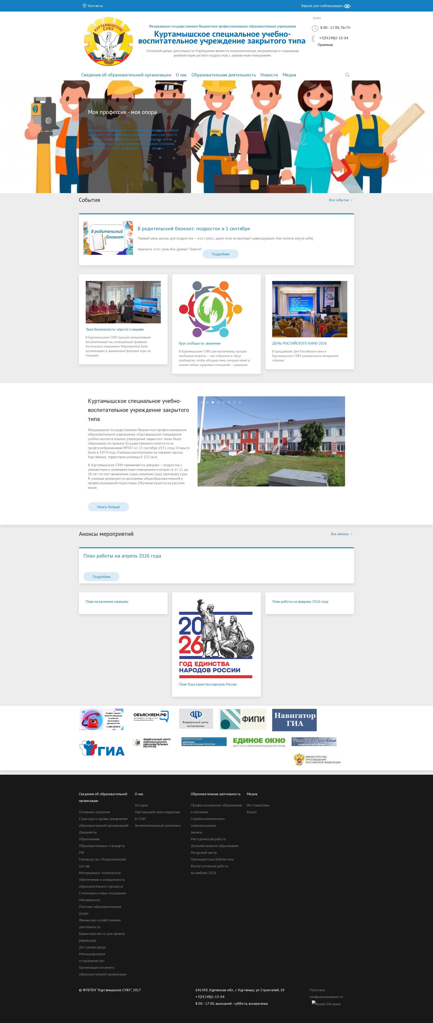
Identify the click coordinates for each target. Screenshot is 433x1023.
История (141, 805)
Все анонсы (340, 534)
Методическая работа (208, 839)
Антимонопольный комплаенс (158, 825)
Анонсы (196, 832)
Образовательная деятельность (223, 75)
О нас (181, 75)
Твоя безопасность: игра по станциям (115, 329)
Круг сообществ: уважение (200, 343)
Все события (339, 200)
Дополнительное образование (215, 845)
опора (156, 148)
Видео (252, 812)
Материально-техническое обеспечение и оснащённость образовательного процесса (102, 879)
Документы (88, 832)
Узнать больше (108, 507)
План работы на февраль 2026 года (300, 601)
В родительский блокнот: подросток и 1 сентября (194, 228)
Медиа (289, 75)
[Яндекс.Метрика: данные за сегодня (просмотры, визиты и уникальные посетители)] (326, 1003)
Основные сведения (94, 812)
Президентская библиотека (212, 859)
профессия (129, 148)
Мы (91, 130)
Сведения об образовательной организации (126, 75)
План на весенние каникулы (107, 601)
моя (146, 148)
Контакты (95, 5)
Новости (269, 75)
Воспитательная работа (209, 866)
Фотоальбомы (258, 805)
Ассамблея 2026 (203, 872)
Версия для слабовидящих (322, 5)
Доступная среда (92, 947)
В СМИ (140, 818)
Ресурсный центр (204, 852)
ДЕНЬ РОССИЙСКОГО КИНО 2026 (299, 343)
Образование (89, 839)
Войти (317, 18)
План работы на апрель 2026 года (122, 556)
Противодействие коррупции (157, 812)
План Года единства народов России (208, 684)
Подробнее (221, 254)
